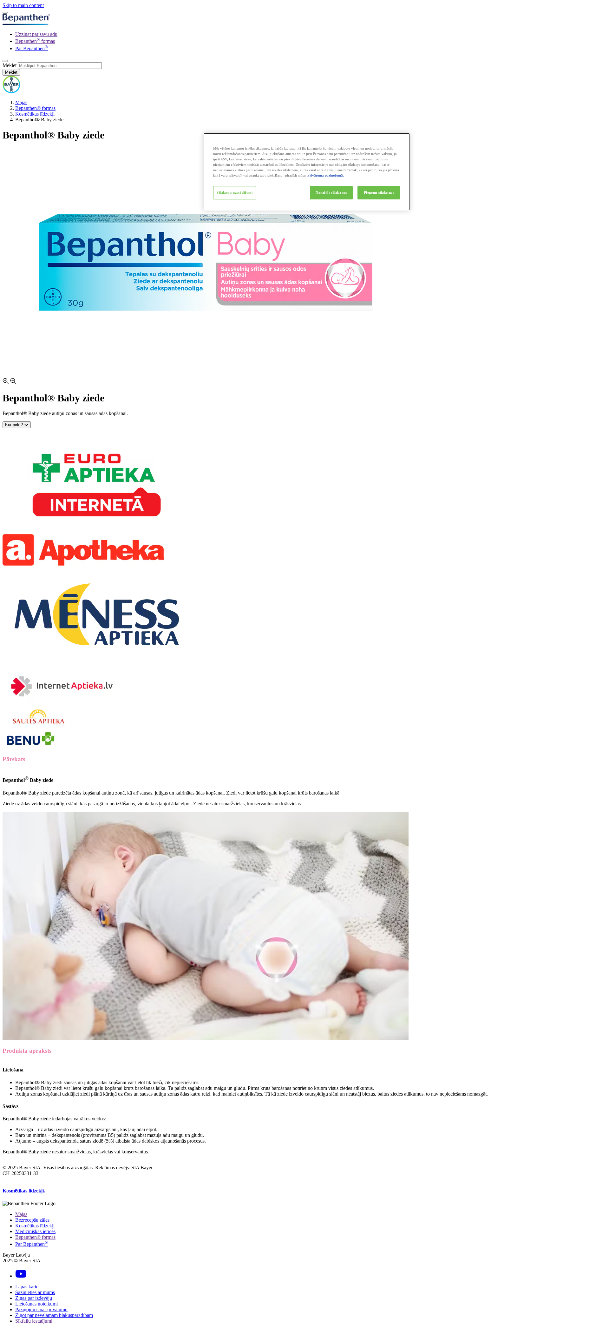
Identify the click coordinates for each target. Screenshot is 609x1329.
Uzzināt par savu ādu (36, 34)
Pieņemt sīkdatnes (379, 192)
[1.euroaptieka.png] (93, 531)
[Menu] (5, 13)
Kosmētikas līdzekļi (35, 114)
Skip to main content (23, 5)
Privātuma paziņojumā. (325, 175)
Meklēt (9, 65)
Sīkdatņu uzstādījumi (234, 192)
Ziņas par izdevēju (33, 1298)
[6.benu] (30, 746)
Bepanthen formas (35, 41)
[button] (304, 382)
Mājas (21, 102)
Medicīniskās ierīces (35, 1231)
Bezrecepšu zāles (32, 1220)
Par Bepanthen (31, 48)
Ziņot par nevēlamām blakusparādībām (54, 1315)
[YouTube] (21, 1276)
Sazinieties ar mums (35, 1292)
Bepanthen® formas (35, 108)
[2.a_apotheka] (84, 564)
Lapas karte (26, 1286)
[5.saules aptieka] (38, 726)
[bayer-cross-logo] (11, 91)
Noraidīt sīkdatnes (331, 192)
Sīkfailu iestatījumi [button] (33, 1321)
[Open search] (5, 61)
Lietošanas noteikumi (36, 1303)
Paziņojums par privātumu (41, 1309)
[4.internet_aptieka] (62, 704)
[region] (307, 172)
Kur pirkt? (14, 424)
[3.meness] (98, 660)
